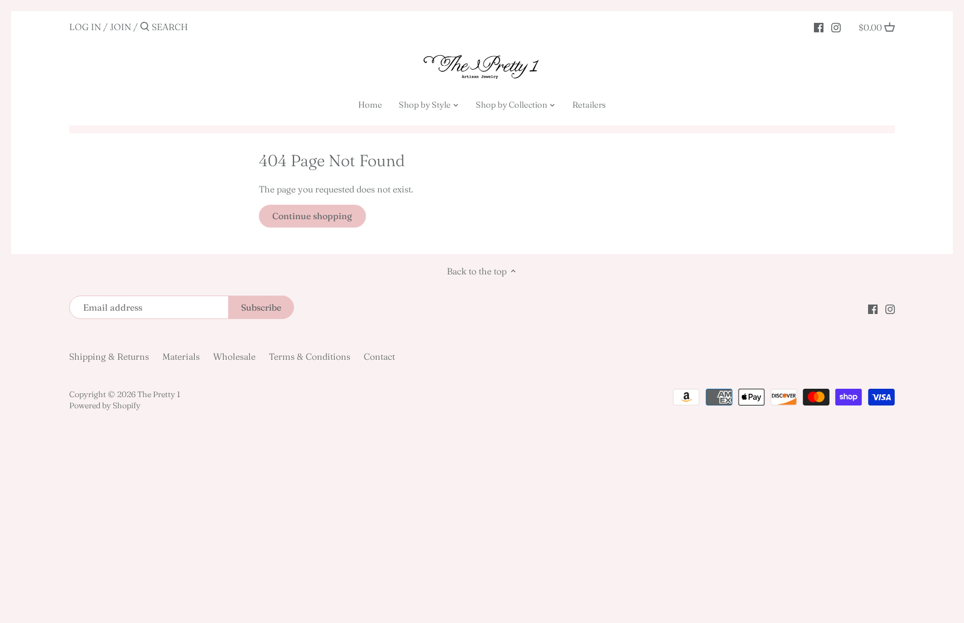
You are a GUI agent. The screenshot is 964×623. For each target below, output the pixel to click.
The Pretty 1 (158, 394)
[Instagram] (836, 26)
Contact (379, 356)
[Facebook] (818, 26)
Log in (85, 26)
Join (120, 26)
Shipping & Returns (109, 356)
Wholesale (234, 356)
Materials (181, 356)
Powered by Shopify (105, 405)
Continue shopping (312, 215)
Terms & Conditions (309, 356)
